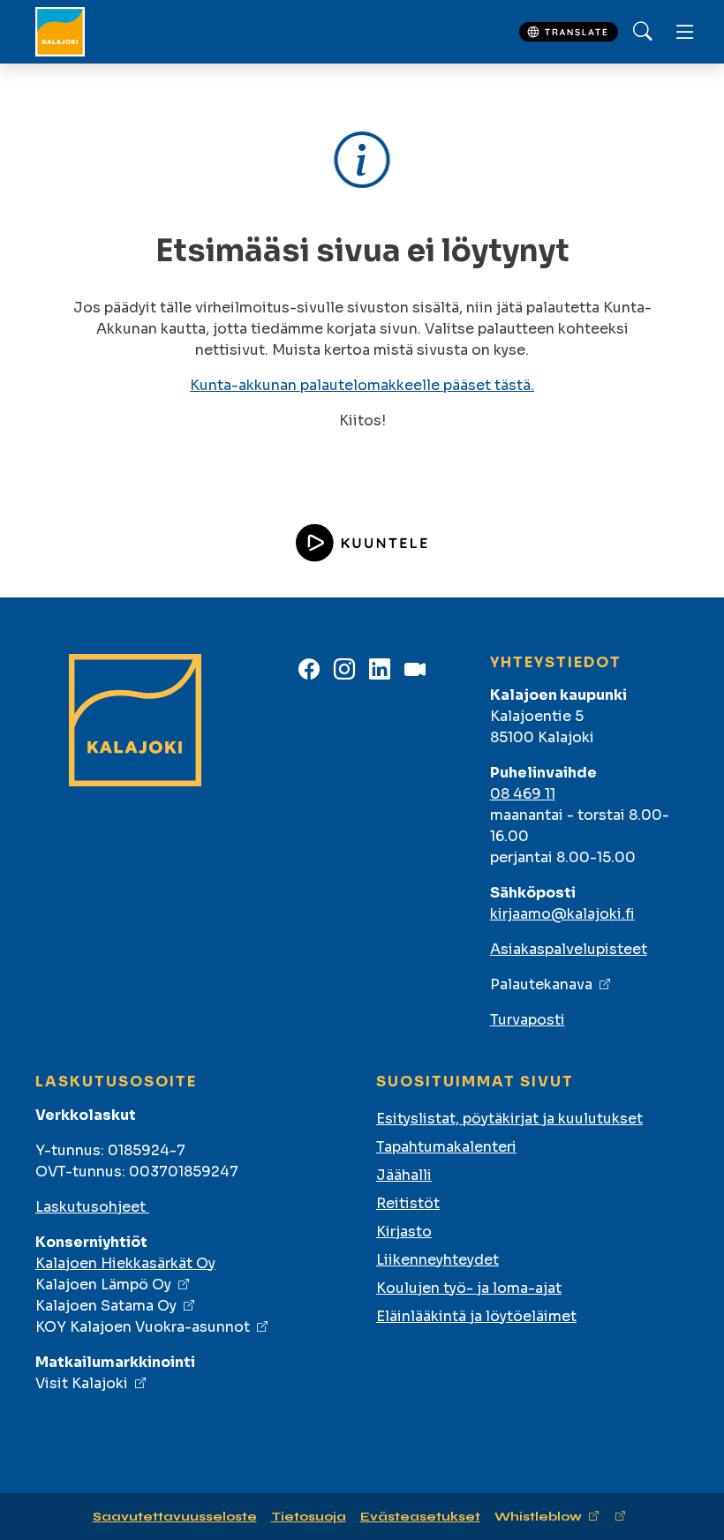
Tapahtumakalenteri (446, 1147)
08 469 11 (522, 794)
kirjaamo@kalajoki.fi (562, 914)
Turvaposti (527, 1019)
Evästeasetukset (420, 1516)
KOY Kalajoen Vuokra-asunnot (142, 1327)
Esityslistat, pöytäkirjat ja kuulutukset (509, 1118)
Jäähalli (404, 1175)
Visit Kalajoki (81, 1383)
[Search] (642, 32)
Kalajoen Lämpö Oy (103, 1284)
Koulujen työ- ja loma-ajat (469, 1288)
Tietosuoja (308, 1516)
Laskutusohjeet (92, 1207)
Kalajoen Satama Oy (106, 1305)
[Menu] (685, 32)
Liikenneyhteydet (437, 1260)
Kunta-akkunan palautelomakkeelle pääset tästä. (362, 385)
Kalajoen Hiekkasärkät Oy (125, 1263)
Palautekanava (541, 984)
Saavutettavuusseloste (175, 1516)
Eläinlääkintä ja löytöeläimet (476, 1316)
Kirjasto (404, 1231)
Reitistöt (408, 1203)
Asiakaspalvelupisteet (568, 949)
